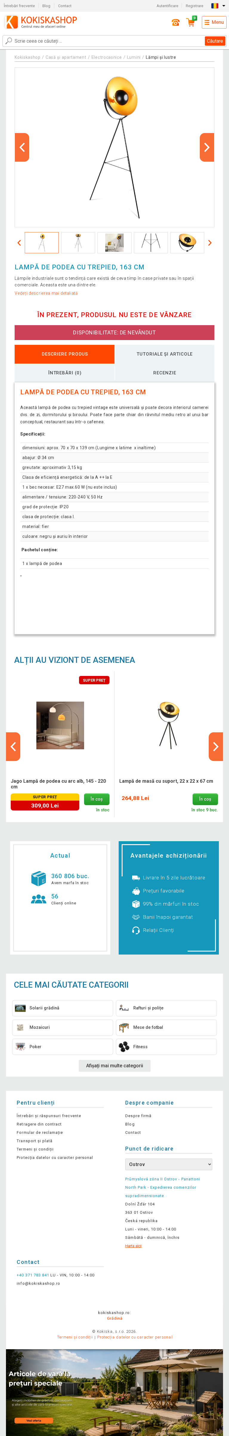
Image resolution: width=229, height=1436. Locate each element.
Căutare (215, 41)
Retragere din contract (39, 1124)
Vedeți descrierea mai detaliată (46, 293)
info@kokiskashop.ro (38, 1283)
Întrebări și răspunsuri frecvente (49, 1116)
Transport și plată (34, 1141)
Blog (46, 6)
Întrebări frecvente (19, 6)
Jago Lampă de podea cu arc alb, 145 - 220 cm (58, 784)
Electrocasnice (107, 57)
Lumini (134, 57)
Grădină (115, 1318)
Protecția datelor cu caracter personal (55, 1157)
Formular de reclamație (40, 1132)
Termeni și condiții (35, 1149)
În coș (97, 799)
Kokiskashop (28, 57)
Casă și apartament (66, 57)
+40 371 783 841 (33, 1275)
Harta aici (133, 1246)
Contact (65, 6)
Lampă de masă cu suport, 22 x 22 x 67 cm (166, 781)
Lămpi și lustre (161, 57)
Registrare (194, 6)
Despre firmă (138, 1116)
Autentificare (167, 6)
